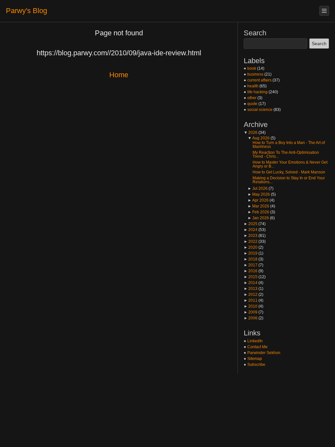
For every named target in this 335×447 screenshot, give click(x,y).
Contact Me (257, 347)
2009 (250, 312)
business (255, 74)
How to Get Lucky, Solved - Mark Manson (289, 172)
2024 (250, 229)
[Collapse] (324, 11)
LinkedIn (255, 341)
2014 (250, 282)
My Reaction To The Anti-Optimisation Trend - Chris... (286, 154)
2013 (250, 288)
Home (118, 75)
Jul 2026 (258, 188)
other (251, 98)
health (252, 86)
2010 (250, 306)
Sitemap (254, 358)
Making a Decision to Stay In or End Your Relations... (289, 180)
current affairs (259, 80)
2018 (250, 259)
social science (260, 109)
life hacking (257, 92)
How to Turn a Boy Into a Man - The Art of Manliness (289, 144)
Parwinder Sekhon (263, 352)
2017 (250, 265)
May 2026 (259, 194)
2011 (250, 300)
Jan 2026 (258, 218)
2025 (250, 224)
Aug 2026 (259, 138)
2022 (250, 241)
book (251, 68)
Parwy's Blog (26, 11)
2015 (250, 277)
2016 (250, 271)
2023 (250, 235)
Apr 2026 (258, 200)
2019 (250, 253)
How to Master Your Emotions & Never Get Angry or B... (290, 164)
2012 (250, 294)
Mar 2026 (258, 206)
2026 (250, 132)
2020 (250, 247)
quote (252, 103)
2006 (250, 318)
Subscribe (256, 364)
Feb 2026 (258, 212)
